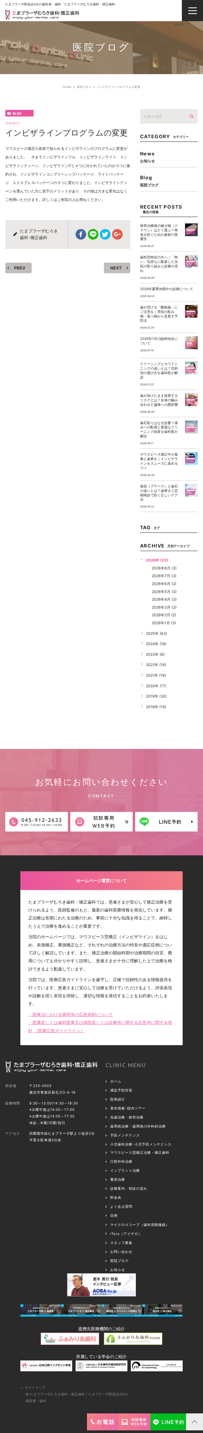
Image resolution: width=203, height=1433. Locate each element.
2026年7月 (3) (164, 575)
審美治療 (117, 1179)
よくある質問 (121, 1206)
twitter (105, 234)
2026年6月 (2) (164, 583)
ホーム (115, 1081)
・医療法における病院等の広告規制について (70, 1014)
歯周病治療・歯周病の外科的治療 (138, 1126)
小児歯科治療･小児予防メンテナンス (141, 1144)
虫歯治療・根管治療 (127, 1117)
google (117, 234)
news (147, 157)
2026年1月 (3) (164, 623)
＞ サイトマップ (32, 1387)
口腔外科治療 (121, 1161)
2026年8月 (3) (164, 568)
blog (17, 113)
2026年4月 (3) (164, 599)
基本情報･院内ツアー (128, 1108)
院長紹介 (117, 1099)
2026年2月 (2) (164, 615)
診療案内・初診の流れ (128, 1188)
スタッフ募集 (121, 1243)
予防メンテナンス (125, 1135)
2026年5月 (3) (164, 591)
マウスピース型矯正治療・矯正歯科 (140, 1152)
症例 (114, 1215)
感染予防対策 (121, 1090)
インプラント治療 (125, 1170)
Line (93, 234)
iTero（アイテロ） (126, 1234)
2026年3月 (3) (164, 607)
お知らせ (117, 1270)
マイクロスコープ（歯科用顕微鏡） (140, 1225)
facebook (81, 234)
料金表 (115, 1197)
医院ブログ (119, 1261)
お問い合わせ (121, 1252)
